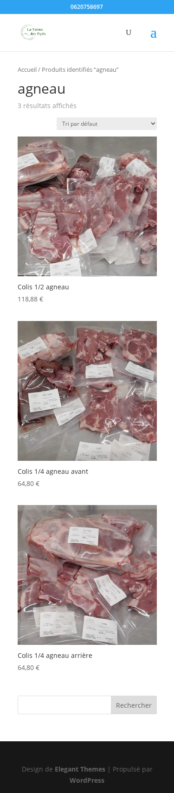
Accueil (27, 69)
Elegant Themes (80, 769)
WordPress (87, 780)
